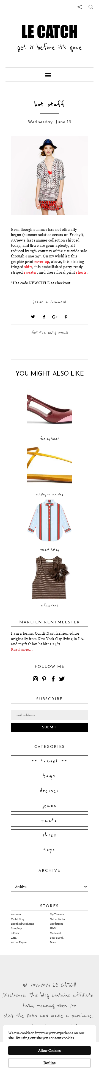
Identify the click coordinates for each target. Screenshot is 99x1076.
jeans (50, 805)
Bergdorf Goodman (22, 923)
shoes (49, 835)
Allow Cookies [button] (49, 1050)
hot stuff (49, 105)
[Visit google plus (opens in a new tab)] (55, 317)
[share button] (91, 7)
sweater (30, 272)
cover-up (41, 261)
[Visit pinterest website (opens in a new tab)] (23, 148)
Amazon (16, 914)
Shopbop (16, 928)
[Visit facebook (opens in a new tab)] (44, 317)
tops (49, 850)
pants (49, 820)
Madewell (56, 933)
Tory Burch (57, 937)
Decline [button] (49, 1063)
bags (49, 776)
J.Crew (15, 933)
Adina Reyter (19, 942)
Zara (13, 937)
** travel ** (49, 761)
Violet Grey (17, 919)
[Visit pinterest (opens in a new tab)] (66, 317)
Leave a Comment (49, 302)
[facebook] (54, 679)
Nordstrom (56, 923)
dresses (49, 791)
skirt (28, 267)
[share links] (79, 7)
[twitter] (63, 679)
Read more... (22, 649)
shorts (81, 272)
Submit (49, 727)
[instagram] (36, 679)
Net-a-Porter (57, 919)
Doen (53, 942)
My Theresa (57, 914)
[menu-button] (49, 74)
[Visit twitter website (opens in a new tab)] (33, 317)
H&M (53, 928)
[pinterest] (45, 679)
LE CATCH (49, 31)
